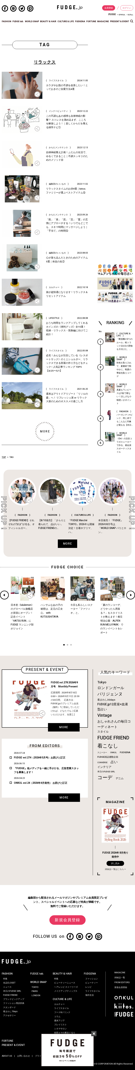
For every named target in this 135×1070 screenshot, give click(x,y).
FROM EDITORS (122, 982)
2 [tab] (67, 645)
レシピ (88, 987)
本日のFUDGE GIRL (106, 771)
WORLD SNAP (32, 21)
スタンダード (9, 1007)
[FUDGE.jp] (69, 7)
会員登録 (108, 7)
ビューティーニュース (64, 982)
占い (114, 762)
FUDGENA (80, 21)
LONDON (36, 995)
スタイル (103, 732)
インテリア (104, 767)
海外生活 (89, 995)
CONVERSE (102, 762)
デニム (120, 778)
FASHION (6, 21)
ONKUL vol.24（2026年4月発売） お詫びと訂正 (40, 783)
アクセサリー (9, 1015)
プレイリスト (60, 1024)
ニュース (7, 987)
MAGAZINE (103, 21)
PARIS (35, 991)
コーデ (104, 777)
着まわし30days (106, 700)
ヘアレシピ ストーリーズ (66, 987)
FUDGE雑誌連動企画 (107, 757)
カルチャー (59, 1004)
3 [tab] (71, 645)
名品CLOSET (9, 982)
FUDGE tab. (18, 21)
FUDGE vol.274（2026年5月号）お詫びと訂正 (39, 757)
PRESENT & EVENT (119, 21)
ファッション (91, 978)
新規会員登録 (67, 920)
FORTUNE (91, 21)
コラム (57, 1016)
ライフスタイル (61, 1008)
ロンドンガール (110, 688)
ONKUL (113, 752)
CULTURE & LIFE (65, 21)
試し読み (115, 863)
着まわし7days (10, 1011)
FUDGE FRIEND (113, 738)
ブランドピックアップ (13, 999)
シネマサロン (60, 1028)
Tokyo (101, 682)
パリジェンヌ (110, 694)
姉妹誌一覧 (119, 977)
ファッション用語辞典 (13, 1003)
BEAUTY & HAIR (48, 21)
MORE (63, 727)
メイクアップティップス (65, 991)
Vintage (104, 715)
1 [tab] (64, 645)
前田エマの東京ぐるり (64, 1032)
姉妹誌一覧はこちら (114, 869)
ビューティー (91, 982)
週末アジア (59, 1020)
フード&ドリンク (62, 1012)
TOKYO (35, 987)
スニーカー (102, 752)
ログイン (127, 7)
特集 (5, 978)
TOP (4, 457)
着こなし (107, 746)
